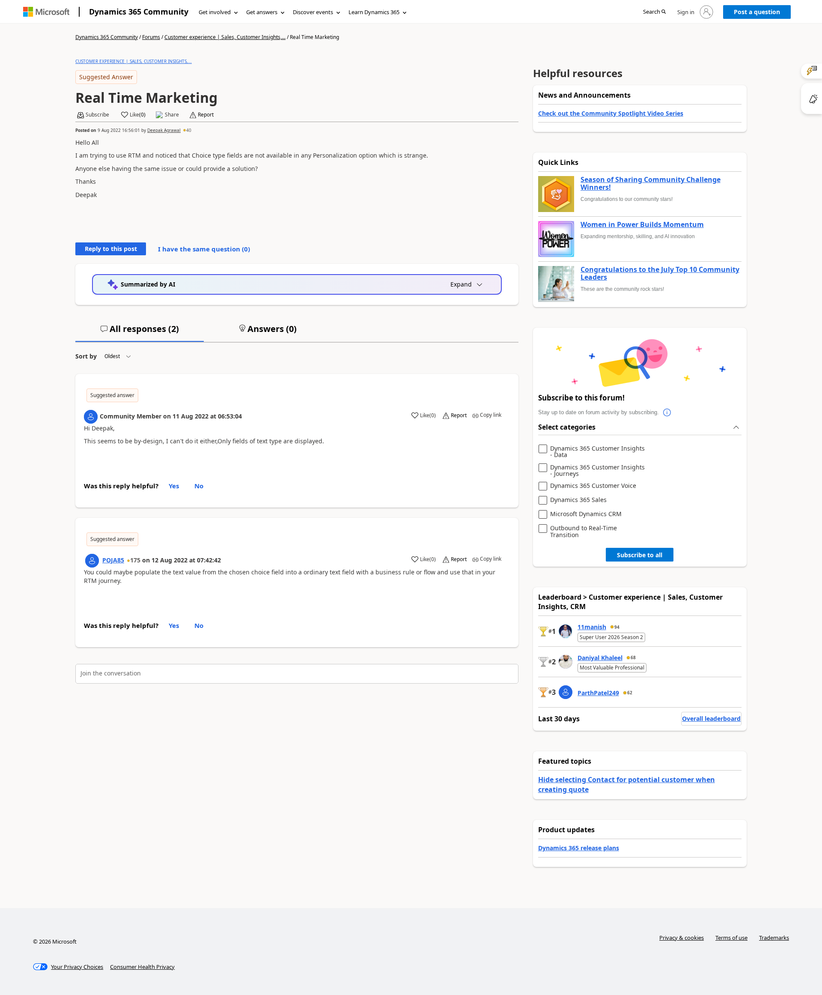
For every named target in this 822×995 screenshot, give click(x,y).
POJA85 (113, 560)
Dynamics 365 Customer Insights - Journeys (597, 470)
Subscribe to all (639, 555)
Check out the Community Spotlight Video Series (610, 113)
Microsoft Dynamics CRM (586, 514)
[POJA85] (92, 561)
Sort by (86, 356)
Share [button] (172, 114)
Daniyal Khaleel (600, 658)
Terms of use (731, 937)
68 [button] (633, 657)
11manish (592, 627)
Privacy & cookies (681, 937)
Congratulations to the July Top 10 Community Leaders (660, 273)
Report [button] (206, 114)
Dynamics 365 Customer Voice (593, 486)
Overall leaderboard (711, 718)
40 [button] (188, 130)
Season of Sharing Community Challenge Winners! (651, 183)
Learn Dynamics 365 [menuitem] (373, 12)
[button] (654, 12)
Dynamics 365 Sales (578, 500)
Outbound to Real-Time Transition (583, 531)
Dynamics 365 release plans (578, 848)
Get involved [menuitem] (215, 12)
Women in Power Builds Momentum (642, 225)
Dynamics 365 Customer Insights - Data (597, 451)
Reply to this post (111, 249)
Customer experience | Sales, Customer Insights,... (225, 37)
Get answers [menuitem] (261, 12)
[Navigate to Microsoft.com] (46, 12)
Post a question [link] (757, 12)
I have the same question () (204, 249)
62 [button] (629, 693)
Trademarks (774, 937)
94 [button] (616, 627)
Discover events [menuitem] (313, 12)
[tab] (139, 332)
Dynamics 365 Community (138, 11)
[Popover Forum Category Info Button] (667, 412)
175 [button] (135, 560)
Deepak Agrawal (164, 130)
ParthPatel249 (598, 693)
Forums (151, 37)
